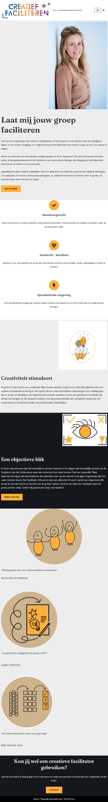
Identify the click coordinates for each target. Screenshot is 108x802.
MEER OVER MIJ (11, 497)
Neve (36, 798)
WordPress (69, 798)
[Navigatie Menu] (97, 10)
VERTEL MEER (10, 188)
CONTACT (54, 790)
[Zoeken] (103, 10)
